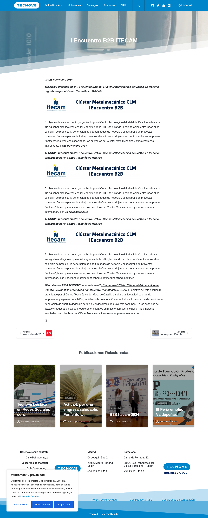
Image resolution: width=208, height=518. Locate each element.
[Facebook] (152, 5)
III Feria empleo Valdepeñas (169, 412)
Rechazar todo (42, 504)
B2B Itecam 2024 (124, 414)
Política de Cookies (29, 496)
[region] (42, 490)
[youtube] (163, 5)
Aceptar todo (64, 504)
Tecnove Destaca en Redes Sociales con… (33, 409)
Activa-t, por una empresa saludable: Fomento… (80, 409)
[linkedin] (169, 5)
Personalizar (20, 504)
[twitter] (158, 5)
